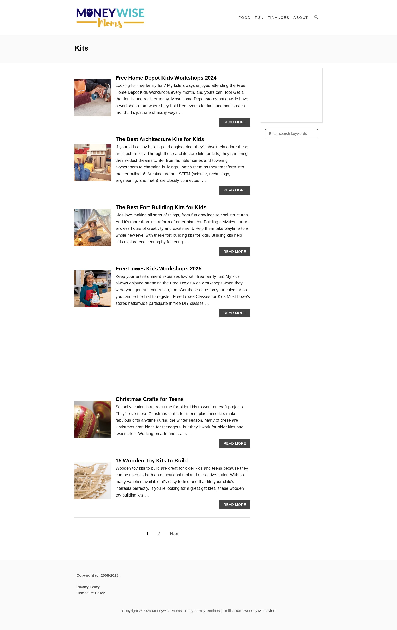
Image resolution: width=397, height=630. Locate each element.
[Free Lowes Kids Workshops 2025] (92, 290)
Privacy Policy (88, 587)
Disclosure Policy (91, 593)
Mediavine (266, 611)
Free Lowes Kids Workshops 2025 (158, 268)
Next (174, 533)
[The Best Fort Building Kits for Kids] (92, 229)
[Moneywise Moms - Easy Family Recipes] (111, 17)
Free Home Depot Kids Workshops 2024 (166, 78)
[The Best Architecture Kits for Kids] (92, 164)
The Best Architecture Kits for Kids (160, 139)
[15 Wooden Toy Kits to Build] (92, 482)
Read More (236, 123)
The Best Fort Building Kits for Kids (161, 207)
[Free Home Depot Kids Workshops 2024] (92, 100)
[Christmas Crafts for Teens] (92, 421)
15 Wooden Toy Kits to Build (152, 460)
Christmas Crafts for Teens (150, 399)
